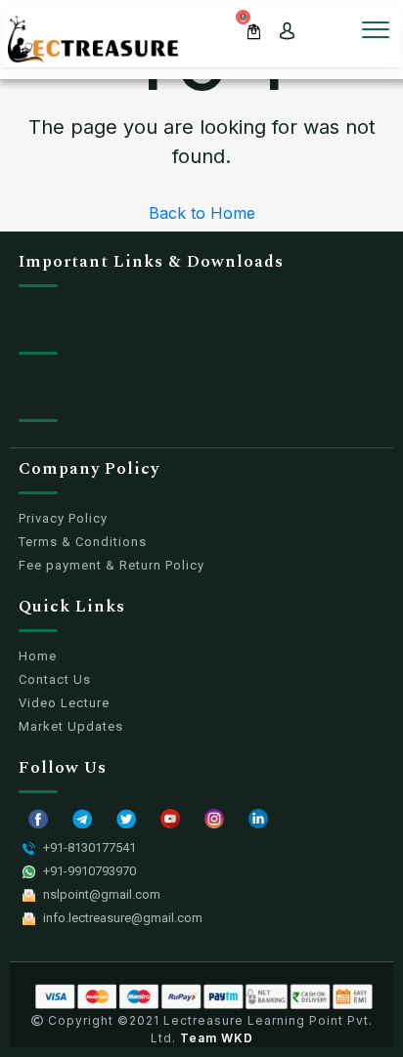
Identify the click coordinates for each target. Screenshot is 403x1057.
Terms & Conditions (83, 541)
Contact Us (55, 679)
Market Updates (71, 726)
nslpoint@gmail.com (101, 894)
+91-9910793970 (89, 871)
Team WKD (216, 1038)
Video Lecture (64, 703)
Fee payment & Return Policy (111, 565)
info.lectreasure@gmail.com (122, 917)
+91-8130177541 (89, 847)
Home (38, 656)
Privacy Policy (63, 518)
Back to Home (202, 213)
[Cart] (254, 30)
